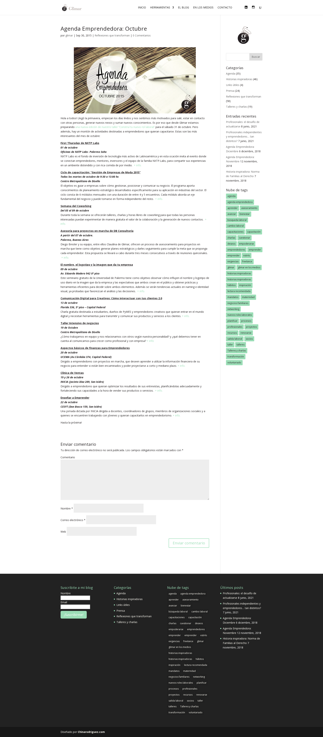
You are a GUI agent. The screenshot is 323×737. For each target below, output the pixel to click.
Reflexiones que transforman (112, 35)
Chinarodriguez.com (91, 732)
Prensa (230, 90)
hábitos (231, 285)
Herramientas (160, 7)
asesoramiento (249, 208)
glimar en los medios (249, 267)
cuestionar (244, 237)
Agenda (230, 73)
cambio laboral (235, 225)
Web (63, 531)
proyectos (251, 326)
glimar (69, 35)
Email (64, 602)
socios (249, 338)
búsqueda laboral (237, 220)
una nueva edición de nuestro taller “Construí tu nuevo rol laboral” (115, 127)
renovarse (246, 332)
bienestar (245, 214)
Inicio (142, 7)
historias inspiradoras (239, 273)
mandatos (232, 297)
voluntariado (234, 362)
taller (230, 344)
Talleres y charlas (236, 106)
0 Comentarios (142, 35)
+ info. (137, 165)
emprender (255, 249)
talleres (240, 344)
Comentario (68, 457)
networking (233, 309)
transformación (235, 356)
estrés (246, 255)
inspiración (245, 285)
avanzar (231, 214)
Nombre (67, 508)
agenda (231, 196)
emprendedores (236, 249)
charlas (231, 237)
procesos (246, 320)
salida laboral (234, 338)
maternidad (248, 297)
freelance (247, 261)
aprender (232, 208)
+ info (150, 341)
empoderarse (246, 243)
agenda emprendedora (240, 202)
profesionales (234, 326)
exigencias (233, 261)
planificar (232, 320)
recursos (232, 332)
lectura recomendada (238, 291)
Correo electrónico (73, 520)
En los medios (203, 7)
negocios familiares (237, 303)
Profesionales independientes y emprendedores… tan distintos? (244, 136)
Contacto (225, 7)
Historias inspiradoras (239, 79)
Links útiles (232, 85)
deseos (231, 243)
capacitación (254, 231)
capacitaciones (235, 231)
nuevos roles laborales (239, 314)
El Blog (183, 7)
